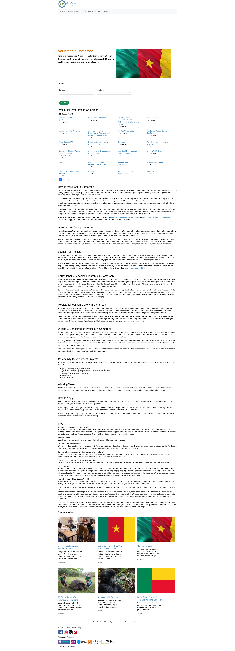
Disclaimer (100, 622)
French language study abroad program (124, 217)
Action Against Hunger (155, 162)
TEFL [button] (83, 11)
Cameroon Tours (144, 546)
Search (115, 622)
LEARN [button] (89, 11)
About (94, 622)
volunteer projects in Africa (134, 268)
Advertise (129, 622)
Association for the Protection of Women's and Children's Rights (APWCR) (99, 133)
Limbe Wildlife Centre (155, 151)
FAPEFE (62, 162)
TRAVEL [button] (61, 11)
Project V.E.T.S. (94, 171)
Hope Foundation (153, 118)
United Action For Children (69, 131)
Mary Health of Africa (67, 142)
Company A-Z (122, 622)
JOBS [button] (78, 11)
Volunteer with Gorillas (108, 597)
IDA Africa (121, 142)
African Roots (152, 171)
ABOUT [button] (105, 11)
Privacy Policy (108, 622)
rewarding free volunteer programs (159, 217)
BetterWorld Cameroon (97, 118)
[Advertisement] (117, 33)
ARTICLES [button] (97, 11)
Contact (140, 622)
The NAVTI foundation (126, 131)
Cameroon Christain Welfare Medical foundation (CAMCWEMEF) (70, 153)
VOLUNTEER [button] (70, 11)
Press (135, 622)
